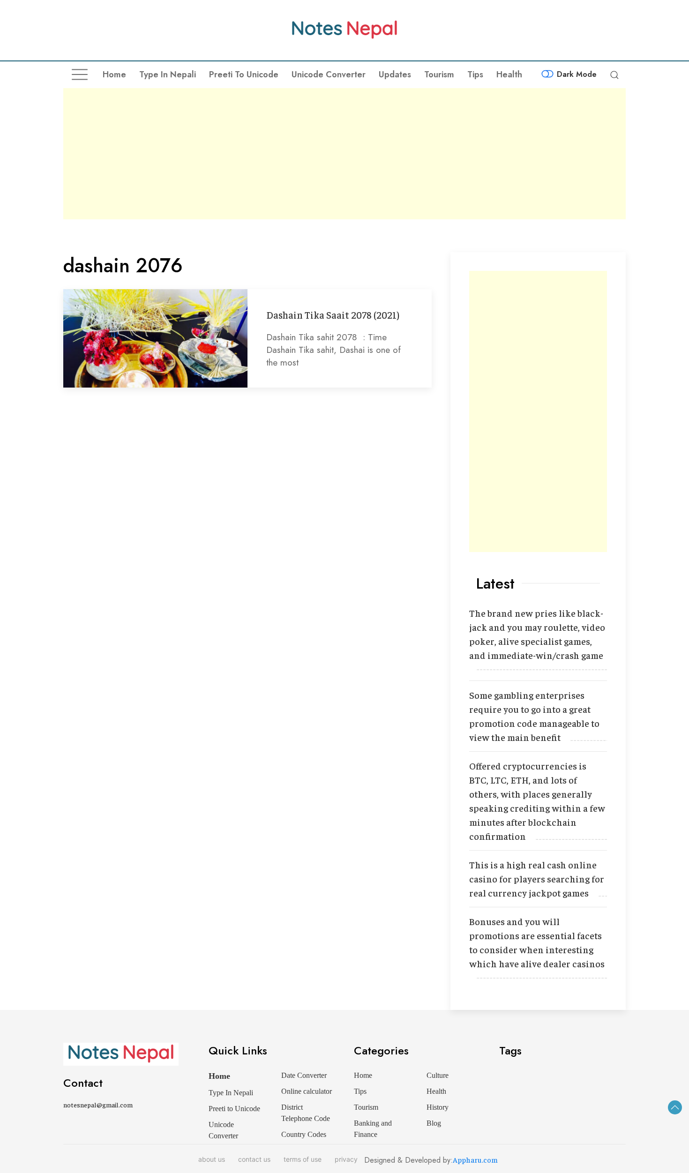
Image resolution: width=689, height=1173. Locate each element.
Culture (438, 1075)
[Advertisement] (344, 153)
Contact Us (254, 1159)
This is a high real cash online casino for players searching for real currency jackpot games (536, 878)
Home (114, 74)
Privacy (346, 1159)
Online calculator (306, 1091)
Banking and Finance (373, 1128)
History (438, 1107)
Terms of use (303, 1159)
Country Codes (303, 1134)
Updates (395, 74)
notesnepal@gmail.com (98, 1104)
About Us (211, 1159)
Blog (434, 1123)
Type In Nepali (167, 74)
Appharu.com (475, 1159)
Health (509, 74)
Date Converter (304, 1075)
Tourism (439, 74)
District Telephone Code (305, 1112)
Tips (475, 74)
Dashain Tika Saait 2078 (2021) (332, 314)
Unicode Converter (329, 74)
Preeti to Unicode (243, 74)
